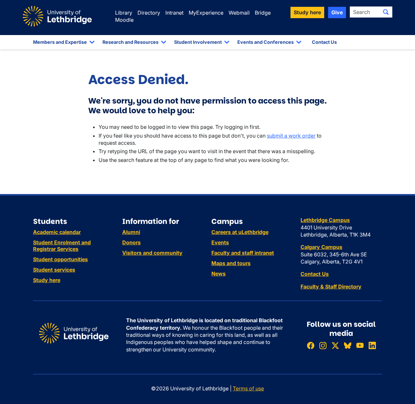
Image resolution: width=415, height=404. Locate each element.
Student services (54, 269)
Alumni (131, 232)
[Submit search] (385, 12)
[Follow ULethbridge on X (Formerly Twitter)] (335, 345)
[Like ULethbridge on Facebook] (310, 345)
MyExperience (206, 12)
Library (123, 12)
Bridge (263, 12)
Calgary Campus (321, 247)
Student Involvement (198, 42)
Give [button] (337, 12)
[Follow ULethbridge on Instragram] (323, 345)
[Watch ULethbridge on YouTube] (360, 345)
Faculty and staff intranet (242, 253)
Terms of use (248, 388)
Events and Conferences (265, 42)
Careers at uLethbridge (239, 232)
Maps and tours (231, 263)
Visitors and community (152, 253)
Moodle (124, 20)
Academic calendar (57, 232)
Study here (46, 280)
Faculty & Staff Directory (331, 286)
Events (220, 242)
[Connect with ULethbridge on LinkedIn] (372, 345)
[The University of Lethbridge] (73, 332)
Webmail (239, 12)
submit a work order (291, 135)
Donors (131, 242)
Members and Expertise (60, 42)
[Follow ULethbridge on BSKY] (347, 345)
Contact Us (324, 42)
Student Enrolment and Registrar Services (62, 245)
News (218, 273)
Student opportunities (60, 259)
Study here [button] (307, 12)
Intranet (174, 12)
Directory (148, 12)
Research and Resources (130, 42)
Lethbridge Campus (325, 220)
